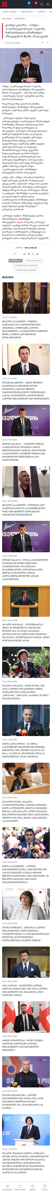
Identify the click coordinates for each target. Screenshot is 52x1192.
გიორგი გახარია (33, 261)
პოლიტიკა (19, 19)
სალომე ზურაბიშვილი (26, 270)
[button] (10, 12)
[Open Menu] (48, 4)
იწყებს (20, 222)
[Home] (4, 4)
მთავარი (6, 19)
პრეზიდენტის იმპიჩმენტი (26, 265)
